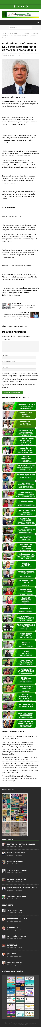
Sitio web (5, 367)
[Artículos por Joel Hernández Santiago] (3, 937)
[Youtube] (22, 6)
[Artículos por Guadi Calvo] (3, 946)
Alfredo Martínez (14, 910)
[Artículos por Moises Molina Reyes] (3, 863)
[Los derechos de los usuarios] (11, 986)
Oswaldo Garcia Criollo (17, 870)
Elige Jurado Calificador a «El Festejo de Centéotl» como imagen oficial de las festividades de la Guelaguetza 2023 (19, 751)
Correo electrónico (8, 361)
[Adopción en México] (29, 1007)
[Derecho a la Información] (20, 993)
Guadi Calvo (12, 945)
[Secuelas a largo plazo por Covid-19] (20, 1014)
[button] (38, 2)
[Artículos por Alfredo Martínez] (3, 911)
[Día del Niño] (29, 986)
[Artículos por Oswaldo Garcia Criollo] (3, 871)
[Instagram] (26, 6)
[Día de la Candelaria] (29, 1000)
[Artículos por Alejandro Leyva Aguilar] (3, 854)
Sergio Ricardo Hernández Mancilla (22, 888)
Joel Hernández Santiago (17, 936)
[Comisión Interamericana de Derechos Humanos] (29, 980)
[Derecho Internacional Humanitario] (11, 1000)
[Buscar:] (20, 27)
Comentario (6, 339)
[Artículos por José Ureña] (3, 955)
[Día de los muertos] (11, 1014)
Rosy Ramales (12, 928)
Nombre (5, 355)
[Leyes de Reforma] (11, 980)
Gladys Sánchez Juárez (16, 879)
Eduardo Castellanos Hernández (21, 844)
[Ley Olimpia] (11, 1007)
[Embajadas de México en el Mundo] (20, 1000)
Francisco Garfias (14, 963)
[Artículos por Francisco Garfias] (3, 964)
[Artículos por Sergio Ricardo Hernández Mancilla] (3, 889)
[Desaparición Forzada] (20, 1007)
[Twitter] (18, 6)
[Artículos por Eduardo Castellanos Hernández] (3, 845)
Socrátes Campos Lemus (17, 919)
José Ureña (11, 954)
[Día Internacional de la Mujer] (29, 993)
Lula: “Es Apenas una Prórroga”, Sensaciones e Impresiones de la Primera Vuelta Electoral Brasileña (20, 770)
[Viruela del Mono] (20, 986)
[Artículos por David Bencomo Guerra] (3, 898)
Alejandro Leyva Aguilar (17, 853)
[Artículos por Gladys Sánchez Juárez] (3, 880)
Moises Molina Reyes (15, 862)
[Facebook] (14, 6)
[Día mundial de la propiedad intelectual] (11, 993)
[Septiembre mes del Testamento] (29, 1014)
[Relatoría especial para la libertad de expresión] (20, 980)
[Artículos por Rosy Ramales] (3, 929)
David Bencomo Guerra (16, 896)
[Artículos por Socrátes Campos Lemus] (3, 920)
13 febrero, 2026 (9, 55)
